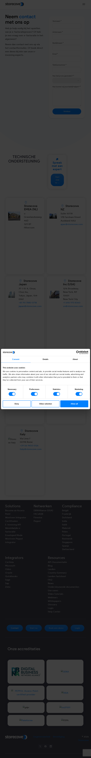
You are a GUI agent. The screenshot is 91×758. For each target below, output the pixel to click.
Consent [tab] (15, 359)
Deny (17, 404)
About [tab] (75, 359)
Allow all (74, 404)
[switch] (34, 394)
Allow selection (45, 404)
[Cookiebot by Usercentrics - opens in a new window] (78, 352)
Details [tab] (45, 359)
